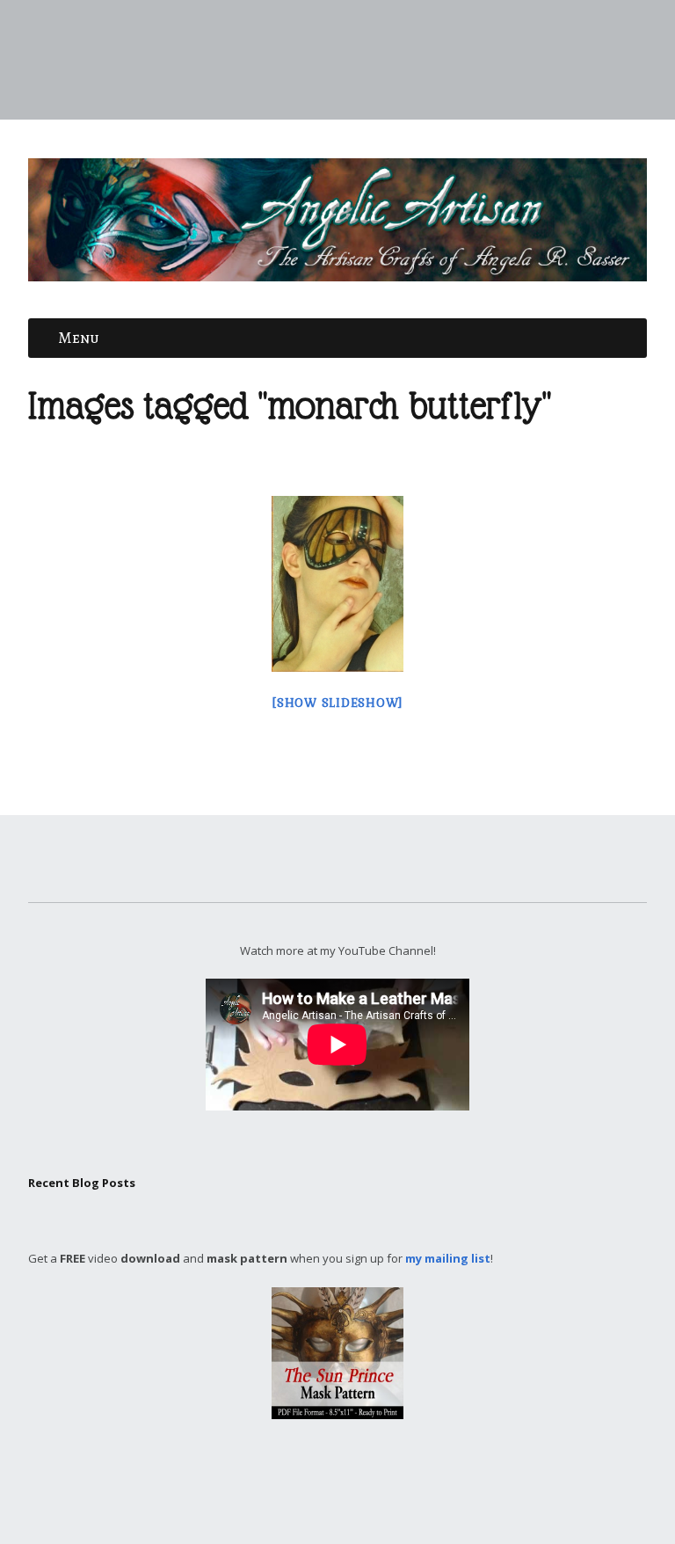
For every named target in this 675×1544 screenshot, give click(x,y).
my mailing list (447, 1258)
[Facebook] (262, 1491)
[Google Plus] (301, 1491)
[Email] (382, 1491)
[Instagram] (320, 1491)
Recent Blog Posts (81, 1183)
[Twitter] (281, 1491)
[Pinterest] (359, 1491)
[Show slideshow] (337, 703)
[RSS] (409, 1491)
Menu (78, 337)
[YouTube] (339, 1491)
